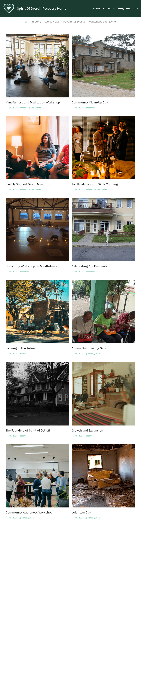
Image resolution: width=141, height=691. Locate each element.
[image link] (8, 8)
